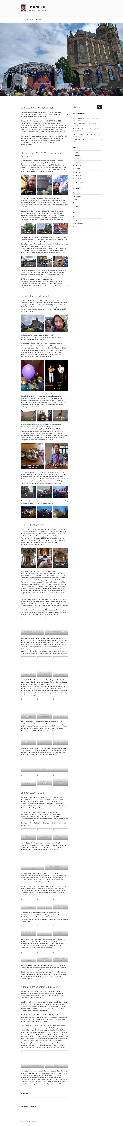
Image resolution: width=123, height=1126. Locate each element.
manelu (37, 7)
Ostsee (75, 199)
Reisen (25, 1093)
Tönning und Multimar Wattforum (82, 134)
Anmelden (76, 217)
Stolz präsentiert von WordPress (29, 1122)
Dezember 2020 (77, 172)
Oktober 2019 (77, 179)
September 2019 (78, 182)
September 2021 (78, 165)
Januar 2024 (76, 155)
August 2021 (76, 169)
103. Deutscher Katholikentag (81, 118)
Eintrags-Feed (77, 220)
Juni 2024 (76, 152)
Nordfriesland (77, 196)
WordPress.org (77, 227)
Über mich (30, 19)
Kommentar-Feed (78, 223)
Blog (22, 19)
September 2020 (78, 175)
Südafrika (76, 206)
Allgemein (76, 193)
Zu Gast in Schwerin (78, 139)
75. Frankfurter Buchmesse (81, 129)
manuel (50, 105)
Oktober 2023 (77, 158)
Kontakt (38, 19)
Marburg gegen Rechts (79, 123)
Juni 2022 (76, 162)
